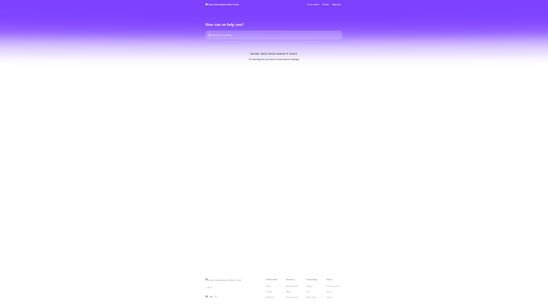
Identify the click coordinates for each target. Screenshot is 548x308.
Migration (336, 5)
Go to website (313, 5)
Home (268, 286)
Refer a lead (311, 297)
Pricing (325, 5)
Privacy (329, 292)
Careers (329, 297)
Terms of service (333, 286)
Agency (309, 286)
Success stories (292, 297)
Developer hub (292, 286)
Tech (308, 292)
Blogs (288, 292)
